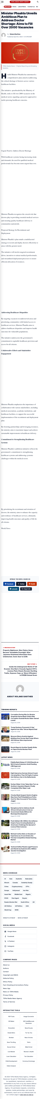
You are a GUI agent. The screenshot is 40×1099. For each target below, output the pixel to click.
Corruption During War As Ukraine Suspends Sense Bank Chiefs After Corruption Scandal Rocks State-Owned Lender (25, 717)
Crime (6, 886)
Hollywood (16, 890)
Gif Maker (11, 1021)
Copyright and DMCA (10, 975)
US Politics (18, 906)
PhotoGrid (11, 1028)
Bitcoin (6, 882)
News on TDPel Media (10, 992)
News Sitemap (23, 918)
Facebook (10, 584)
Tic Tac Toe (28, 1033)
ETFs (27, 886)
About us (6, 965)
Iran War (26, 890)
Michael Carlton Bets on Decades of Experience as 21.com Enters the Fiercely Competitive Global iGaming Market (23, 837)
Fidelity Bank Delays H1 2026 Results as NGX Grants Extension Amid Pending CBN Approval (24, 764)
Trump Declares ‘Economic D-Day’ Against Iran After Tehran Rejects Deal (24, 728)
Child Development (11, 1061)
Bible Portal (28, 1047)
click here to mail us (26, 1094)
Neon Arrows (29, 1037)
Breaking (8, 6)
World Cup (7, 910)
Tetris (28, 1042)
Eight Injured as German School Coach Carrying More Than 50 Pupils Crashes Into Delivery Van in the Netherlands (24, 775)
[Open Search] (37, 1)
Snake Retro (11, 1033)
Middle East (18, 894)
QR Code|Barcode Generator (28, 1022)
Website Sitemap (9, 918)
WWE (16, 910)
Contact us (31, 6)
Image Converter (29, 1016)
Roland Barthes (15, 34)
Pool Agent (15, 898)
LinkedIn (14, 589)
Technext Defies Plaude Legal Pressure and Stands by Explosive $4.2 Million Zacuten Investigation (24, 849)
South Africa (25, 902)
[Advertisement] (20, 112)
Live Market (11, 1051)
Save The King (11, 1042)
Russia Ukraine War (10, 902)
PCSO (6, 898)
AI (5, 879)
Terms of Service (9, 1002)
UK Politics (8, 906)
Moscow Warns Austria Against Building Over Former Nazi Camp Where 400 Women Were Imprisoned (24, 738)
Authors (6, 968)
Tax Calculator (28, 1056)
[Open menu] (2, 2)
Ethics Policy (7, 982)
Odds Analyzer (11, 1066)
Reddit (33, 584)
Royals (24, 898)
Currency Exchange (29, 1061)
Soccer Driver (11, 1047)
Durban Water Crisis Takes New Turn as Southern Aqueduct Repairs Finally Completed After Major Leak (24, 786)
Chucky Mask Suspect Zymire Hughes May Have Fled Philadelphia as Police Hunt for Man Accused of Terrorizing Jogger (24, 798)
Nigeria (28, 894)
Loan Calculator (11, 1056)
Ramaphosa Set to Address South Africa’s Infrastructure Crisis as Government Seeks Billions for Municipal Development (22, 811)
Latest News (22, 6)
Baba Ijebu (28, 879)
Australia (19, 879)
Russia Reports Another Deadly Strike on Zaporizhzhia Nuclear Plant (24, 748)
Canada (15, 882)
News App (6, 988)
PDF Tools (11, 1016)
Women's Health (29, 1051)
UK (34, 902)
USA (27, 906)
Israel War (7, 894)
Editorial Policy (8, 978)
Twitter (22, 584)
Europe (6, 890)
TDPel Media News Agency (20, 1)
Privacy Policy (8, 995)
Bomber (11, 1037)
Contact (6, 971)
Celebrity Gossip (26, 882)
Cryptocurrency (17, 886)
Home (14, 6)
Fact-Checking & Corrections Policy (15, 985)
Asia (10, 879)
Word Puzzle (29, 1028)
